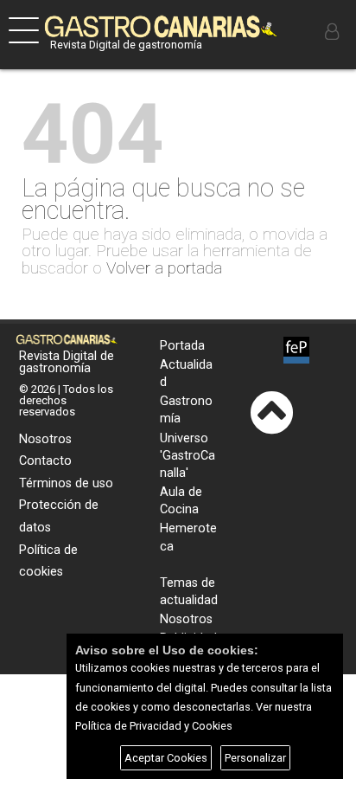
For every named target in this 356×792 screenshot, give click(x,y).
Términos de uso (66, 483)
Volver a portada (164, 268)
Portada (182, 345)
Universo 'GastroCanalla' (187, 455)
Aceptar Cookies (165, 757)
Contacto (45, 461)
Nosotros (45, 439)
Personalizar (255, 757)
